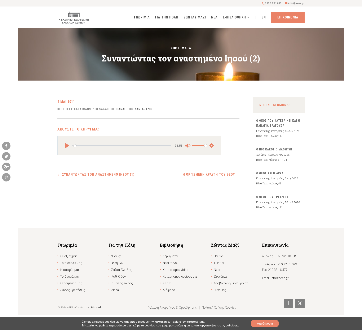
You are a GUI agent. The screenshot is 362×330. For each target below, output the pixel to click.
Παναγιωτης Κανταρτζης (134, 109)
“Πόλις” (116, 256)
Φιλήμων (117, 263)
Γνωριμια (142, 17)
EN (264, 17)
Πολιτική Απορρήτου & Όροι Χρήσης (172, 307)
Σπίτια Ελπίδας (121, 270)
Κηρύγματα (170, 256)
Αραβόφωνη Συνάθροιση (231, 283)
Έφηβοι (219, 263)
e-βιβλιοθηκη (234, 17)
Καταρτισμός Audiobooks (180, 276)
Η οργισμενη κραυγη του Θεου (211, 174)
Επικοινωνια (287, 17)
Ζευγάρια (220, 276)
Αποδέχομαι (265, 323)
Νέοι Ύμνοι (170, 263)
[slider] (122, 145)
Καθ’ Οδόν (118, 276)
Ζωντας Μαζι (195, 17)
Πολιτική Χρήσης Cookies (219, 307)
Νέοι (217, 270)
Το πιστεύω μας (71, 263)
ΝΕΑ (214, 17)
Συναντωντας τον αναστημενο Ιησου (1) (95, 174)
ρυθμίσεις (232, 325)
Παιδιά (218, 256)
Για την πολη (166, 17)
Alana (115, 290)
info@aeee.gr (279, 278)
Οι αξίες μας (68, 256)
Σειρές (167, 283)
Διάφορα (169, 290)
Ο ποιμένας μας (71, 283)
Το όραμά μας (69, 276)
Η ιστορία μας (69, 270)
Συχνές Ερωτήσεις (72, 290)
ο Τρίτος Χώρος (122, 283)
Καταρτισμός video (175, 270)
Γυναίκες (220, 290)
